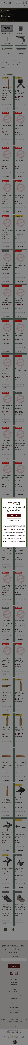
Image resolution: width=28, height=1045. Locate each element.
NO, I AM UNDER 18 (14, 520)
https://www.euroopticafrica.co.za (10, 525)
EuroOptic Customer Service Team (13, 541)
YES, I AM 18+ (14, 515)
